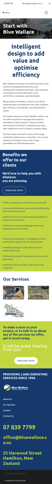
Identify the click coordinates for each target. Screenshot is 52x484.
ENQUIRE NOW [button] (14, 190)
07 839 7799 (19, 427)
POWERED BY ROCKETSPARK (15, 481)
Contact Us (8, 416)
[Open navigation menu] (46, 13)
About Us (7, 399)
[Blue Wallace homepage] (23, 13)
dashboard (22, 473)
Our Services (9, 404)
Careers (6, 410)
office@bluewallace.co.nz (25, 439)
